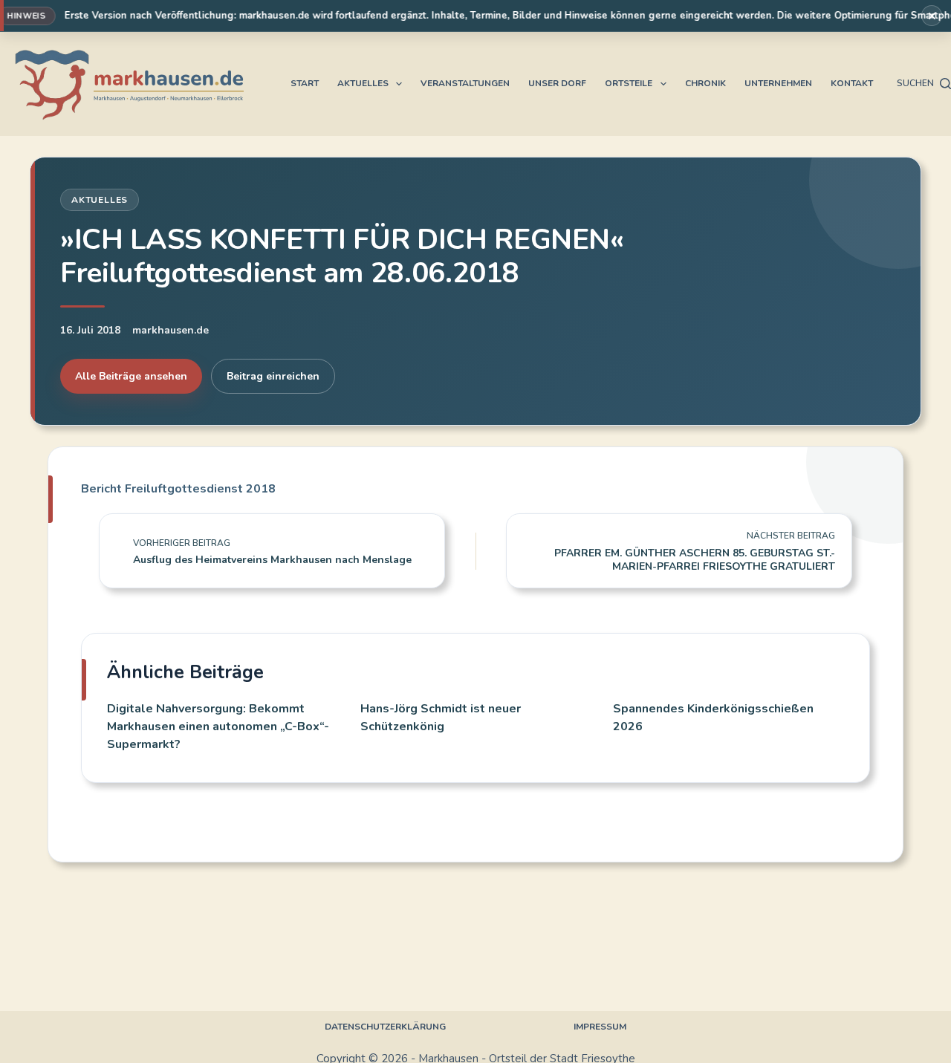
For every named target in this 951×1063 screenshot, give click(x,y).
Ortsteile (628, 83)
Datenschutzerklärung (385, 1027)
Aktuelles (363, 83)
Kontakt (852, 83)
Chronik (705, 83)
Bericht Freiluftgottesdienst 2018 (178, 489)
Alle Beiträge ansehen (131, 376)
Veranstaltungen (465, 83)
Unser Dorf (557, 83)
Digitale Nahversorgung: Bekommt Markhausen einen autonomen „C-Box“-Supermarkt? (218, 726)
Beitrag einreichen (273, 376)
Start (305, 83)
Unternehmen (778, 83)
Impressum (600, 1027)
